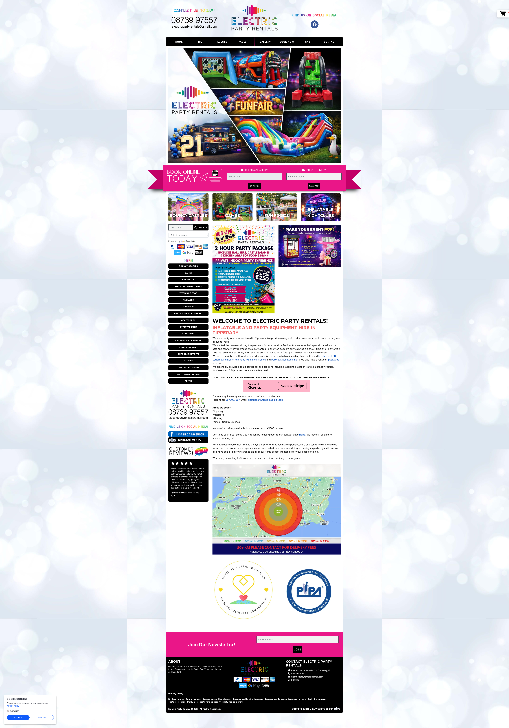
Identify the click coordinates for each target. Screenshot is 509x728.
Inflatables (324, 356)
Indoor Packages (188, 347)
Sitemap (295, 680)
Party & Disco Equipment (188, 313)
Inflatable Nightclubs (188, 286)
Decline (42, 717)
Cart (308, 42)
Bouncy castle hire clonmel (217, 699)
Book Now (287, 42)
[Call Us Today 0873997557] (188, 412)
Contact (330, 42)
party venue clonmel (233, 702)
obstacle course (176, 702)
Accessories (188, 320)
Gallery (265, 42)
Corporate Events (188, 354)
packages (333, 359)
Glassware (188, 334)
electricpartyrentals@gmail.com (266, 399)
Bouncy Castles (188, 266)
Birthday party (176, 699)
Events (222, 42)
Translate (190, 241)
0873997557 (233, 399)
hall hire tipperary (318, 699)
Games (188, 273)
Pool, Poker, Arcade (188, 374)
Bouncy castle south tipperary (281, 699)
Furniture (188, 306)
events (302, 699)
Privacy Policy (175, 693)
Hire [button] (200, 42)
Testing (188, 361)
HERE (302, 434)
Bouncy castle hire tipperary (248, 699)
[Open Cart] (503, 13)
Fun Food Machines (246, 359)
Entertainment (188, 327)
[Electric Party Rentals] (254, 18)
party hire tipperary (210, 702)
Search (202, 227)
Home (182, 42)
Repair (188, 381)
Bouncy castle (193, 699)
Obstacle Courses (188, 367)
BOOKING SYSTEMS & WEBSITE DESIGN (313, 709)
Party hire (192, 702)
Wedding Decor (188, 293)
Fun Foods (188, 279)
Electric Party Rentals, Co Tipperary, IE (310, 670)
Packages (188, 300)
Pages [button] (242, 42)
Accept (18, 717)
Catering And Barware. (188, 340)
